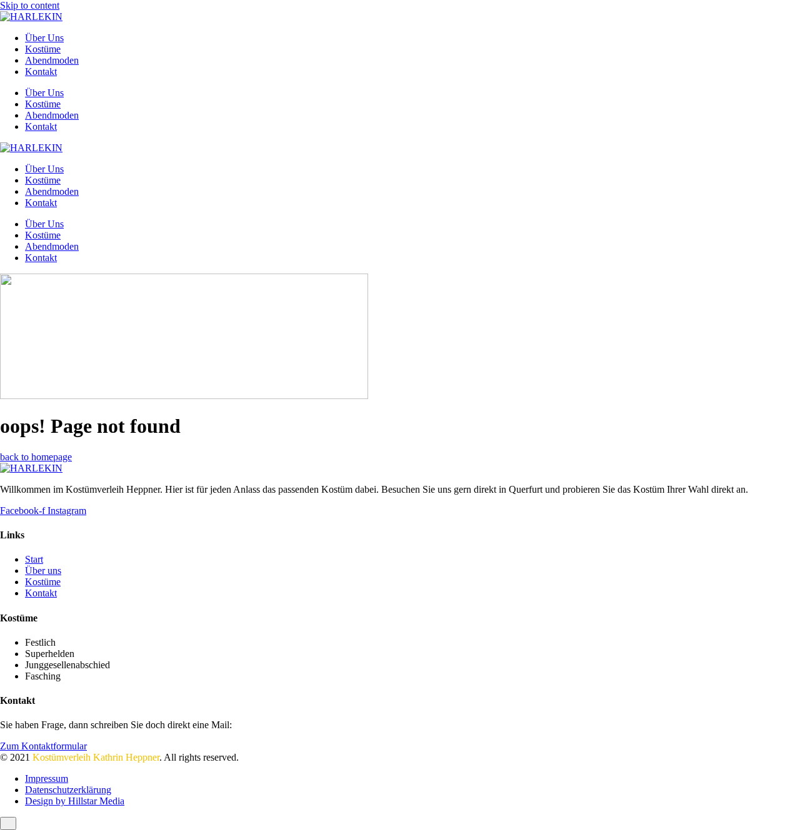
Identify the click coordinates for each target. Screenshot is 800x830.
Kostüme (43, 49)
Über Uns (44, 37)
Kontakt (41, 71)
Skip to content (29, 5)
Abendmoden (52, 60)
